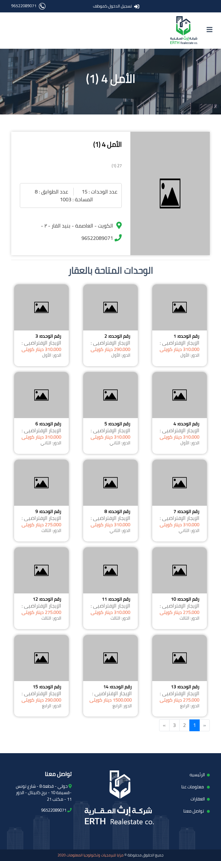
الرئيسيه (197, 774)
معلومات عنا (193, 787)
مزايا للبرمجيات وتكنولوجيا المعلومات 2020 (90, 854)
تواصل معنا (194, 811)
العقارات (197, 799)
